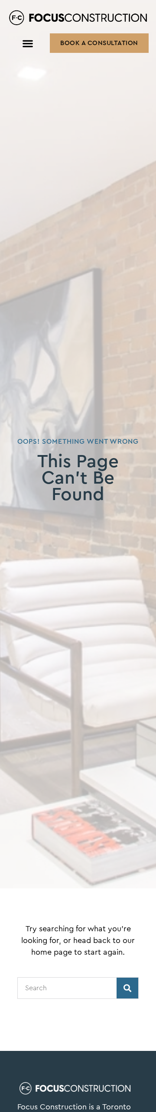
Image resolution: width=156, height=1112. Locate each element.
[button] (27, 43)
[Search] (127, 988)
